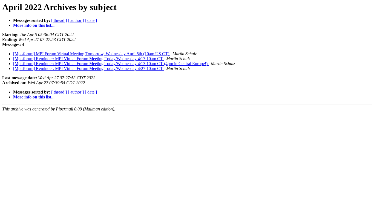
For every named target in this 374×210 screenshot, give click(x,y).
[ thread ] (59, 20)
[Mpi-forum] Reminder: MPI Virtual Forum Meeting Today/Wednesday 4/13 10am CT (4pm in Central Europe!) (111, 63)
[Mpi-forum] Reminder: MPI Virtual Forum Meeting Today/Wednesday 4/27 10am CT (88, 68)
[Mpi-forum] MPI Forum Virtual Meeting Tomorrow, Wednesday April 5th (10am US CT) (91, 53)
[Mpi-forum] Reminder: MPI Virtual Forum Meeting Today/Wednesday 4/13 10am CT (88, 58)
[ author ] (76, 20)
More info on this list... (33, 25)
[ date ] (91, 20)
